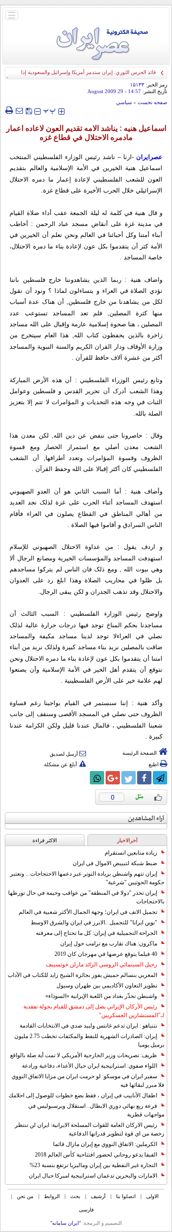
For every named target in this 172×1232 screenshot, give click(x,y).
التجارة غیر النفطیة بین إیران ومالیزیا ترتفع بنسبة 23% (93, 1165)
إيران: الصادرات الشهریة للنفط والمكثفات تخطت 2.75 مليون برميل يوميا (89, 1040)
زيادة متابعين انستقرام (131, 852)
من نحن (25, 1196)
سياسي (124, 102)
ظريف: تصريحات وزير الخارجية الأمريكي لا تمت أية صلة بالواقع (83, 1055)
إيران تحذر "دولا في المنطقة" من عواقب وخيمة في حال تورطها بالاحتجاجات (86, 897)
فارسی (86, 1209)
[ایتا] (81, 777)
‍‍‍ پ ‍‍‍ (50, 110)
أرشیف (98, 1196)
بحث (75, 1196)
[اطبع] (9, 110)
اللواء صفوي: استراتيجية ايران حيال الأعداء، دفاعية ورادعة (89, 1065)
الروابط (52, 1196)
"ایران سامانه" (65, 1223)
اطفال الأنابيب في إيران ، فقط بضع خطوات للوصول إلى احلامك (83, 1095)
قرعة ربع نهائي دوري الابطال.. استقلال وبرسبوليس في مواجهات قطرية (96, 1110)
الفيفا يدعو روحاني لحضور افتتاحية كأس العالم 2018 (96, 1154)
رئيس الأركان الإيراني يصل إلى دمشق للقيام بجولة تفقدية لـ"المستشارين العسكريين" (93, 1010)
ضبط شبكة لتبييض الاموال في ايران (115, 863)
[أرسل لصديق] (19, 110)
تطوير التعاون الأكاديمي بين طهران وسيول (106, 985)
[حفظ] (28, 110)
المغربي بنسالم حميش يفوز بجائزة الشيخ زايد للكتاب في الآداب (82, 975)
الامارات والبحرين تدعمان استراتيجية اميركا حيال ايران (93, 1175)
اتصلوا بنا (126, 1196)
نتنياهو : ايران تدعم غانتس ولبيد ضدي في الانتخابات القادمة (88, 1025)
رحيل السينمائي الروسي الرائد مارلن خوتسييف (101, 964)
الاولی (152, 1196)
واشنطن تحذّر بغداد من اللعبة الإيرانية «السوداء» (101, 996)
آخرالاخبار (127, 840)
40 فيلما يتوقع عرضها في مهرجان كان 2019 (105, 954)
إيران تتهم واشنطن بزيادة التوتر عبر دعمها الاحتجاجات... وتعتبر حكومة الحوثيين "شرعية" (87, 878)
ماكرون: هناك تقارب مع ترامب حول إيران (108, 943)
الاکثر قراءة (44, 840)
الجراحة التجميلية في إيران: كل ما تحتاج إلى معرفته (96, 933)
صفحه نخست (152, 102)
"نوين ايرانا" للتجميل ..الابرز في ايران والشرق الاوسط (94, 922)
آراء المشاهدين (146, 818)
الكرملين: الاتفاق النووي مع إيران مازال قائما (105, 1144)
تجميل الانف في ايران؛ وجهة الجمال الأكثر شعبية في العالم (88, 912)
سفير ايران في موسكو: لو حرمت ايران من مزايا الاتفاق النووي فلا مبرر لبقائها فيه (87, 1080)
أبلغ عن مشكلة (60, 764)
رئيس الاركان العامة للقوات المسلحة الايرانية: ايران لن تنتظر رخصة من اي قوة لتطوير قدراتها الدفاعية (89, 1129)
